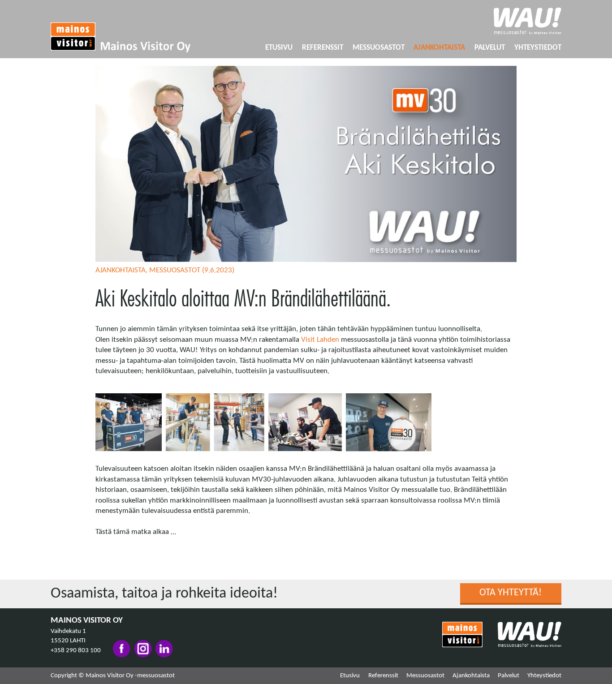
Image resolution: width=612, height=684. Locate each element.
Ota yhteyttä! (510, 593)
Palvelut (489, 48)
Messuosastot (379, 48)
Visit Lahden (320, 340)
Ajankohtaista (439, 48)
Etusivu (279, 48)
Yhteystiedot (537, 48)
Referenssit (322, 48)
